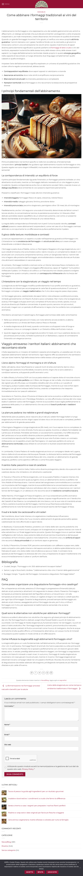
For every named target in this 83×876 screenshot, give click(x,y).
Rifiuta (40, 872)
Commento (9, 706)
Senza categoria (8, 850)
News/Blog (41, 12)
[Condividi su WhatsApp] (32, 673)
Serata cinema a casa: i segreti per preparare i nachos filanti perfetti (37, 806)
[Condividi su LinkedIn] (51, 673)
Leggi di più (52, 872)
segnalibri (63, 680)
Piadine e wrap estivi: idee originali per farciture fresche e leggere (36, 813)
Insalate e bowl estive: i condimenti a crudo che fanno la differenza (36, 798)
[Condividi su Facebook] (35, 673)
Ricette (5, 846)
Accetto (29, 872)
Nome (7, 725)
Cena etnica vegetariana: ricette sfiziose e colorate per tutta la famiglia (38, 820)
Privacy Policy (28, 769)
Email (7, 735)
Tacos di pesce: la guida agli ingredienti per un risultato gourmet (36, 791)
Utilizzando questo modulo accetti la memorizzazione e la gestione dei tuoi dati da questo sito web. (42, 767)
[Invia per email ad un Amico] (43, 673)
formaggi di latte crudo (61, 48)
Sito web (7, 745)
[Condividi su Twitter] (39, 673)
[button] (6, 4)
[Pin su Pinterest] (47, 673)
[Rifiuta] (80, 868)
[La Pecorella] (41, 4)
